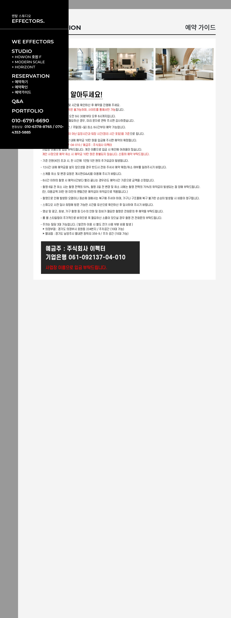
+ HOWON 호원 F (27, 57)
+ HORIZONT (23, 67)
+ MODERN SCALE (28, 62)
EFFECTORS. (28, 21)
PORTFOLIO (27, 111)
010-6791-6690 (30, 120)
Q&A (17, 101)
